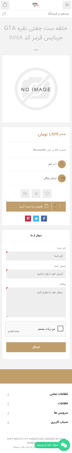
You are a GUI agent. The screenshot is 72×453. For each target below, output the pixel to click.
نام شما (61, 248)
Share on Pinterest (28, 219)
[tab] (36, 236)
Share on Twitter (36, 219)
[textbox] (40, 14)
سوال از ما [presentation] (36, 235)
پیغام (63, 284)
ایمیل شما (60, 266)
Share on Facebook (44, 219)
